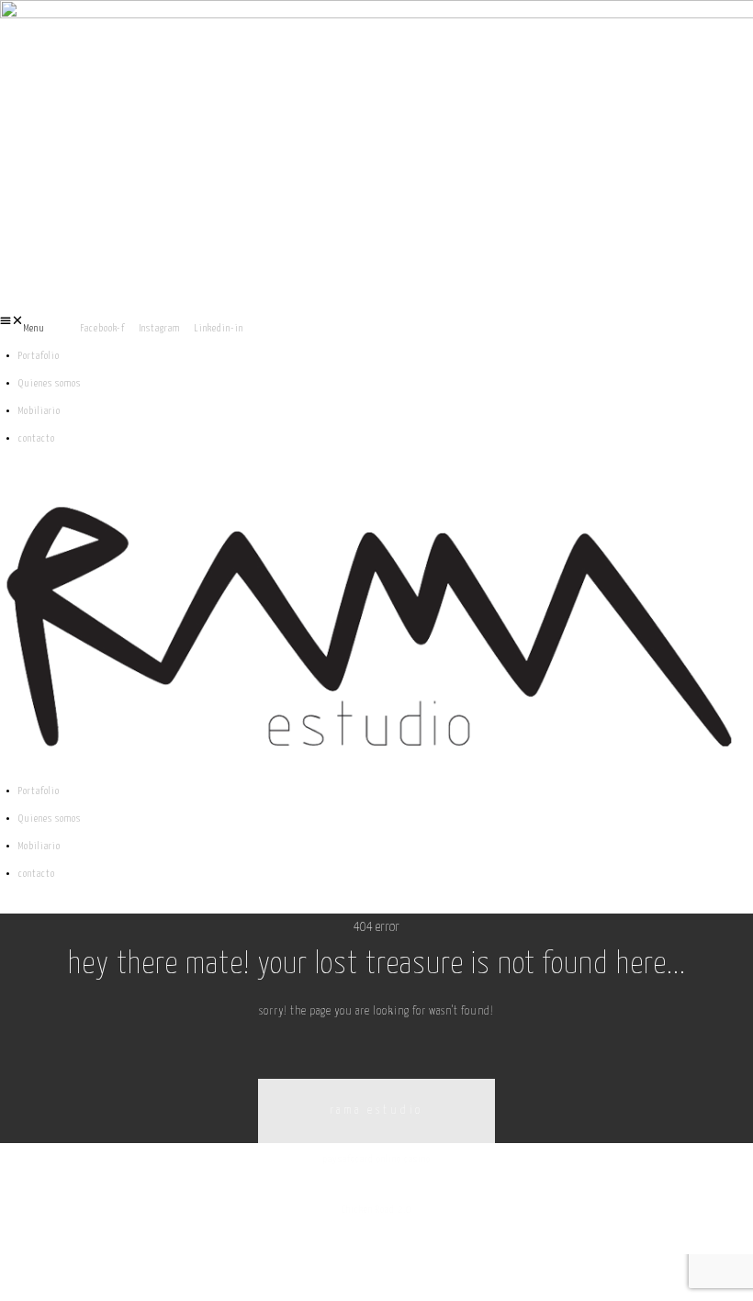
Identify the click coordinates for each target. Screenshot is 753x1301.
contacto (36, 438)
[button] (40, 328)
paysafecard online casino (377, 1159)
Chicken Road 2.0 (376, 1210)
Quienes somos (49, 383)
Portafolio (39, 356)
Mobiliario (39, 411)
